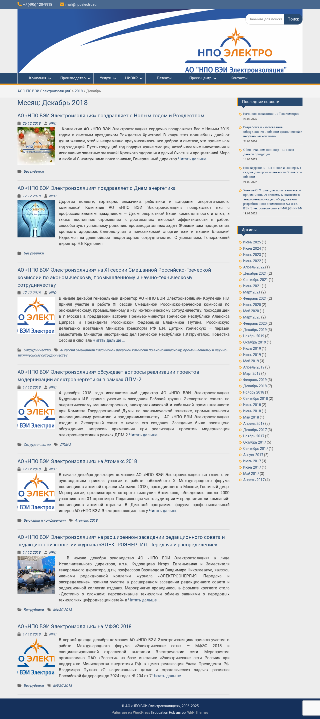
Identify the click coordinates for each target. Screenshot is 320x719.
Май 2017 (251, 474)
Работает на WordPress (131, 712)
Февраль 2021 (255, 298)
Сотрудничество (37, 350)
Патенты (164, 78)
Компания (35, 78)
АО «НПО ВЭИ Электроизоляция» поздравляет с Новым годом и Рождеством (111, 116)
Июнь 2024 (252, 248)
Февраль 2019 (255, 380)
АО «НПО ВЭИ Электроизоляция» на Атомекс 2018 (77, 461)
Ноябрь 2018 (253, 392)
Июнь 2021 (252, 286)
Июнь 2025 (252, 242)
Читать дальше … (194, 159)
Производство (73, 78)
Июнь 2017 (252, 467)
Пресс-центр (200, 78)
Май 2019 (251, 361)
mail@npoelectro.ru (81, 5)
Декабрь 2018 (255, 386)
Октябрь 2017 (254, 442)
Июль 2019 (252, 348)
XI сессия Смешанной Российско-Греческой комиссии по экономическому (121, 350)
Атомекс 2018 (86, 520)
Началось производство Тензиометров (271, 114)
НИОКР (131, 78)
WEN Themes (197, 712)
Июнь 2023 (252, 255)
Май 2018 (251, 417)
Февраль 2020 (255, 323)
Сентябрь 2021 (255, 280)
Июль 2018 (252, 405)
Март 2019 (251, 374)
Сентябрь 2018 (255, 399)
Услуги (105, 78)
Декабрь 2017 (255, 430)
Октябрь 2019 (254, 342)
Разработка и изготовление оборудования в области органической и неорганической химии (272, 132)
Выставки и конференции (45, 520)
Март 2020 (251, 317)
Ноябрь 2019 (253, 336)
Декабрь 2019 (255, 330)
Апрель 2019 (253, 367)
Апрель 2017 (253, 480)
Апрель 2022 (253, 267)
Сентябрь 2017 (255, 449)
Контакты (239, 78)
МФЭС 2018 (62, 610)
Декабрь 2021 (255, 273)
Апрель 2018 (253, 424)
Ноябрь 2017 (253, 436)
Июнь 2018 (252, 411)
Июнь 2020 (252, 305)
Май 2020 (251, 311)
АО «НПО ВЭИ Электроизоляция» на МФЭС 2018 (75, 626)
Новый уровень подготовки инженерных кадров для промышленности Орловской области (272, 172)
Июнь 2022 (252, 261)
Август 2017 (253, 455)
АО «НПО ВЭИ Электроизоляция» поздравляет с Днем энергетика (97, 188)
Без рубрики (34, 171)
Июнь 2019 (252, 355)
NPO (52, 123)
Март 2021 (251, 292)
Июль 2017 (252, 461)
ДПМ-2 (65, 445)
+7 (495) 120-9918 (37, 5)
